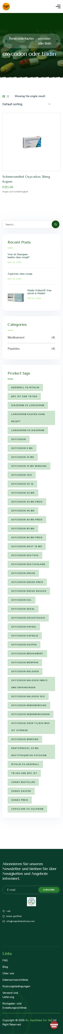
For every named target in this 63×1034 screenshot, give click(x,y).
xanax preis (19, 800)
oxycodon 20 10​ (22, 484)
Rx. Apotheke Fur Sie (38, 1020)
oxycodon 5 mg (22, 448)
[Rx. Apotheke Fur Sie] (6, 6)
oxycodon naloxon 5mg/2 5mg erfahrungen (29, 684)
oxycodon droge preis (27, 582)
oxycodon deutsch (25, 555)
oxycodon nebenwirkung (29, 705)
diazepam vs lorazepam (27, 405)
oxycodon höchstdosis (28, 618)
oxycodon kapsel (23, 627)
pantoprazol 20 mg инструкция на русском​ (29, 752)
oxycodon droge (23, 573)
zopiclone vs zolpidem (27, 809)
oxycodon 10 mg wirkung (29, 466)
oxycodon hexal (23, 609)
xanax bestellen (23, 782)
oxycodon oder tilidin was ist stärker (30, 727)
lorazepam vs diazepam (27, 430)
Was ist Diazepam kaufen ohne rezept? (18, 256)
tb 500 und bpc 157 (24, 773)
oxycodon (18, 439)
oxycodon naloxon (25, 671)
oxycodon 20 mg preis (26, 502)
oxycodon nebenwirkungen (30, 714)
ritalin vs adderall (25, 764)
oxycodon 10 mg (22, 457)
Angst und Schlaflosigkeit (15, 191)
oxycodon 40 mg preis (26, 519)
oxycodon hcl (21, 600)
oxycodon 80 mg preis (26, 537)
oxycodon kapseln (24, 635)
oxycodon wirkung (24, 739)
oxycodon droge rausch (28, 591)
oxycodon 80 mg (23, 528)
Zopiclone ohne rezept (20, 273)
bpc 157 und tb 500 (24, 396)
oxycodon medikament (27, 653)
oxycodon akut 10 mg (26, 546)
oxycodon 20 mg (23, 493)
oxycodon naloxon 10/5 (28, 696)
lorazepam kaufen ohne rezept (28, 418)
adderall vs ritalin (25, 387)
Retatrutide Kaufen (21, 38)
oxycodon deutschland (28, 564)
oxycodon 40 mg (23, 510)
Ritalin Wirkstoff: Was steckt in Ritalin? (39, 292)
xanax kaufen (21, 791)
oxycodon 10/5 (21, 475)
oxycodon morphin (24, 662)
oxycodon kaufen (24, 644)
